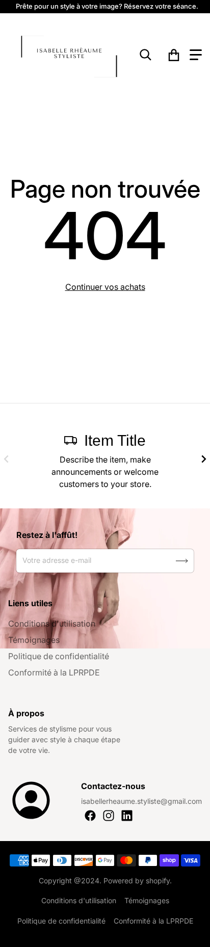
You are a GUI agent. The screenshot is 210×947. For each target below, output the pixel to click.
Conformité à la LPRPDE (54, 672)
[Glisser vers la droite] (204, 459)
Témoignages (34, 640)
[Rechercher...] (146, 55)
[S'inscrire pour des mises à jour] (182, 561)
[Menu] (195, 55)
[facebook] (90, 815)
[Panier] (173, 55)
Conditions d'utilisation (51, 623)
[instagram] (108, 815)
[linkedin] (127, 815)
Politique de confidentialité (58, 656)
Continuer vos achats (105, 287)
